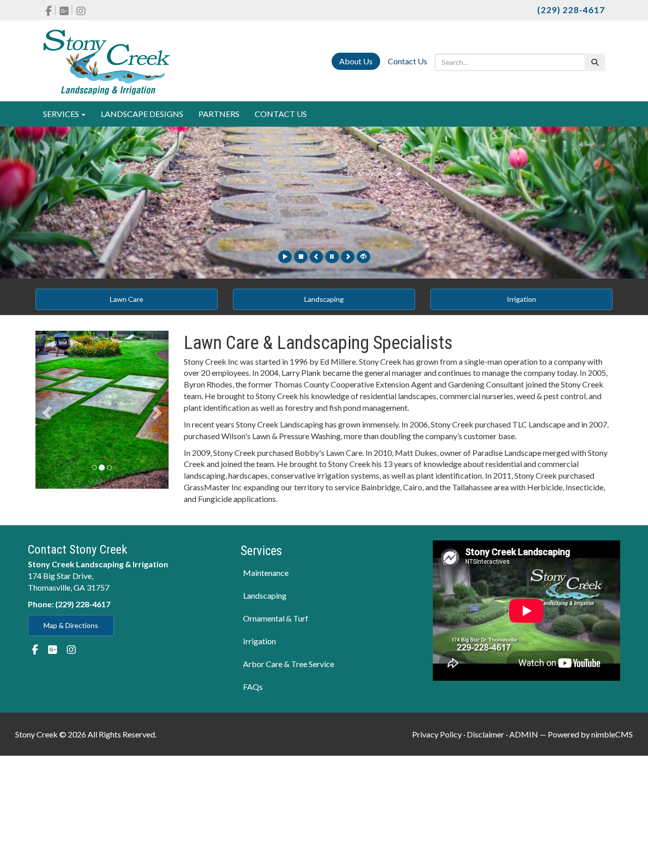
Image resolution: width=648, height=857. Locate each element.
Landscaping (324, 299)
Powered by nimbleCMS (590, 734)
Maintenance (266, 572)
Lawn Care (126, 299)
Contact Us (407, 61)
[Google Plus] (64, 10)
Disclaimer (485, 734)
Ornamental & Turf (275, 618)
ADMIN (523, 734)
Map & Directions (71, 625)
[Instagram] (81, 10)
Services (61, 114)
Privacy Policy (437, 734)
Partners (218, 114)
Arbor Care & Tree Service (288, 664)
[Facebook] (49, 10)
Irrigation (521, 299)
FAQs (253, 686)
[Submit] (595, 62)
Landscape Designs (142, 114)
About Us (356, 61)
